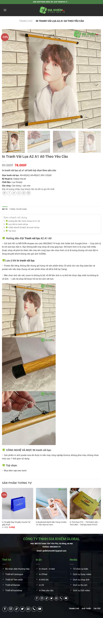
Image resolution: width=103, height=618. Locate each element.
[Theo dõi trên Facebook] (37, 598)
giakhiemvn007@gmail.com (54, 551)
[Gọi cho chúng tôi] (61, 598)
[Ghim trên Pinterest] (24, 193)
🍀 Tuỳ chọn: (10, 231)
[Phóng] (5, 125)
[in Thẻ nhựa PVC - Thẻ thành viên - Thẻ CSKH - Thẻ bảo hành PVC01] (85, 503)
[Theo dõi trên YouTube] (66, 598)
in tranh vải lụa (25, 260)
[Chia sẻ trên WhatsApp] (4, 193)
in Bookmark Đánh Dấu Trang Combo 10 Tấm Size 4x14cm (51, 523)
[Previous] (7, 79)
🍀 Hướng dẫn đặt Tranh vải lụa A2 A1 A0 (22, 221)
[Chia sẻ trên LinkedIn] (28, 193)
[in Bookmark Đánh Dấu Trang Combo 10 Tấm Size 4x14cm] (51, 503)
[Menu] (5, 10)
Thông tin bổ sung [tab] (18, 209)
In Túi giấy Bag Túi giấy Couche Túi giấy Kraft (16, 523)
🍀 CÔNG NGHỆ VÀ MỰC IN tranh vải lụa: (22, 227)
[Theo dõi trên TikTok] (46, 598)
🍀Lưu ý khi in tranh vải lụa (16, 224)
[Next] (95, 79)
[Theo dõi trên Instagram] (42, 598)
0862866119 (55, 547)
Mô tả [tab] (5, 209)
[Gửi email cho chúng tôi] (56, 598)
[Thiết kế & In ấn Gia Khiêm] (52, 10)
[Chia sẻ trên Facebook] (9, 193)
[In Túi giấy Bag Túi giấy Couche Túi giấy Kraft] (17, 503)
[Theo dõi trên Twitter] (51, 598)
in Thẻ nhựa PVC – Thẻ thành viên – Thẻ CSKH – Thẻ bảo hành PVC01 (84, 523)
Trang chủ (25, 21)
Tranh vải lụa (32, 238)
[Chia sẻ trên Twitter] (14, 193)
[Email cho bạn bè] (19, 193)
